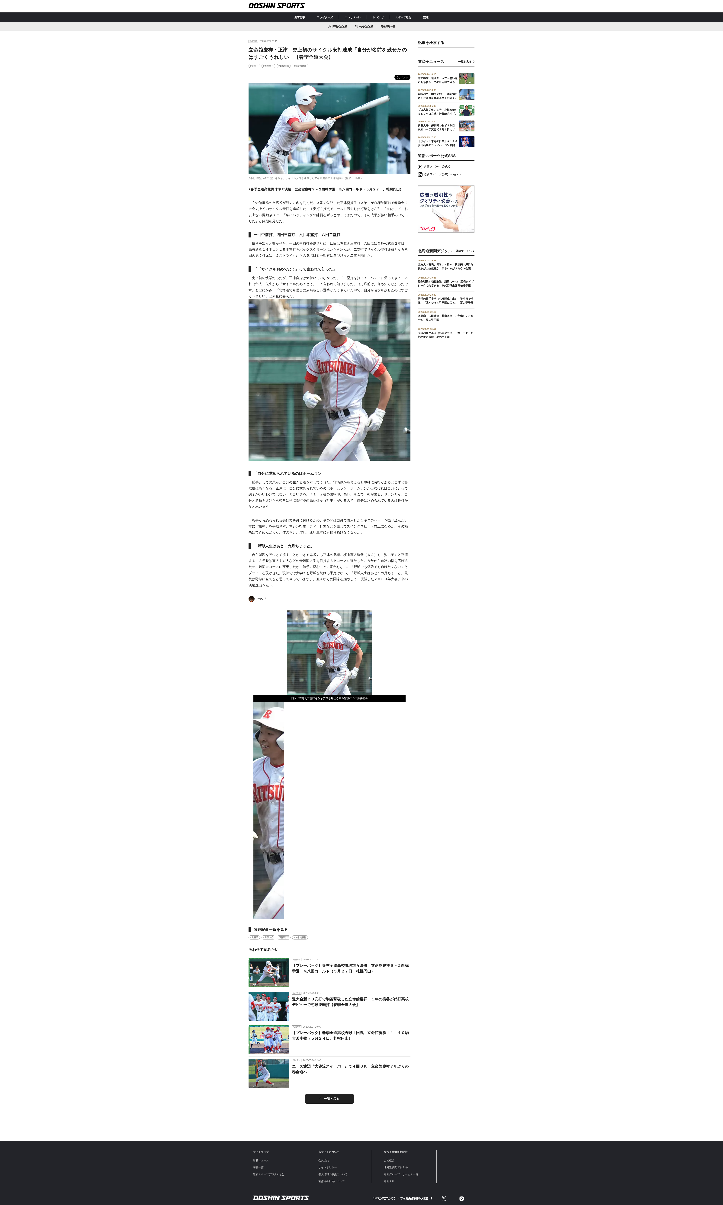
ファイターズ (325, 17)
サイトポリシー (327, 1167)
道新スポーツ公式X (437, 166)
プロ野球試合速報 (337, 26)
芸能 (426, 17)
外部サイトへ (463, 251)
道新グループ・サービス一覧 (401, 1174)
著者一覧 (258, 1167)
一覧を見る (464, 61)
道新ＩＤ (389, 1181)
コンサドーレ (353, 17)
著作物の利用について (331, 1181)
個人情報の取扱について (332, 1174)
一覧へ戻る (331, 1098)
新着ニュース (261, 1160)
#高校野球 (283, 66)
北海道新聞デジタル (396, 1167)
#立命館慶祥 (300, 66)
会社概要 (389, 1160)
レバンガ (378, 17)
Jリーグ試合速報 (364, 26)
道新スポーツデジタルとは (269, 1174)
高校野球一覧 (388, 26)
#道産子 (254, 66)
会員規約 (323, 1160)
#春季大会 (268, 66)
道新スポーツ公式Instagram (442, 174)
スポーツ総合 (403, 17)
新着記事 (299, 17)
